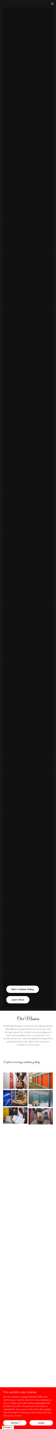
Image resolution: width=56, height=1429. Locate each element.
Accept (41, 1423)
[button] (52, 3)
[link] (3, 3)
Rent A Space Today (22, 989)
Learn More (17, 999)
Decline (14, 1423)
